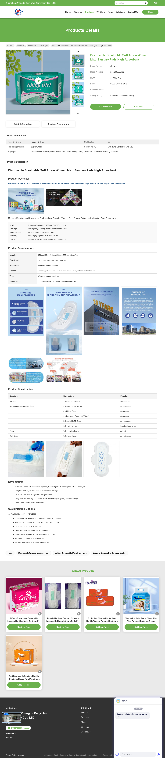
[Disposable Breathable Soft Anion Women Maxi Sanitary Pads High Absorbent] (38, 82)
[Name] (144, 3)
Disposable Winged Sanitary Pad (33, 553)
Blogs (83, 722)
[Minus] (159, 700)
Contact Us (85, 732)
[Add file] (117, 754)
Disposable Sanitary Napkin (38, 46)
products (89, 12)
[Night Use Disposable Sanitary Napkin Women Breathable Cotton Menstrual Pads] (102, 596)
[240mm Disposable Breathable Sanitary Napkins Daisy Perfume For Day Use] (24, 596)
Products (20, 46)
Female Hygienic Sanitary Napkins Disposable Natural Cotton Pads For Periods (62, 620)
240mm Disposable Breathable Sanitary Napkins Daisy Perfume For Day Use (23, 620)
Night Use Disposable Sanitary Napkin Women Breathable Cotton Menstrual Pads (102, 620)
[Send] (159, 754)
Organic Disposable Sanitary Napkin (109, 553)
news (110, 12)
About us (85, 712)
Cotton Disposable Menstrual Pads (71, 553)
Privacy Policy (11, 755)
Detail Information (23, 124)
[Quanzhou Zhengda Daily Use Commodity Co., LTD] (19, 12)
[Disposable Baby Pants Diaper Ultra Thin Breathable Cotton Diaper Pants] (141, 596)
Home (68, 12)
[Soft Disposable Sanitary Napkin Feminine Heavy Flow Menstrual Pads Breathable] (24, 654)
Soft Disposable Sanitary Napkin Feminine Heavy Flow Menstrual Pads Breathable (24, 678)
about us (78, 12)
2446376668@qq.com (20, 728)
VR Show (101, 12)
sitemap (21, 755)
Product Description (58, 124)
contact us (133, 12)
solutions (120, 12)
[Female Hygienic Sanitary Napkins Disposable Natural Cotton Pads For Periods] (63, 596)
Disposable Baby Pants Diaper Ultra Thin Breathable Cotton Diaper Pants (141, 620)
